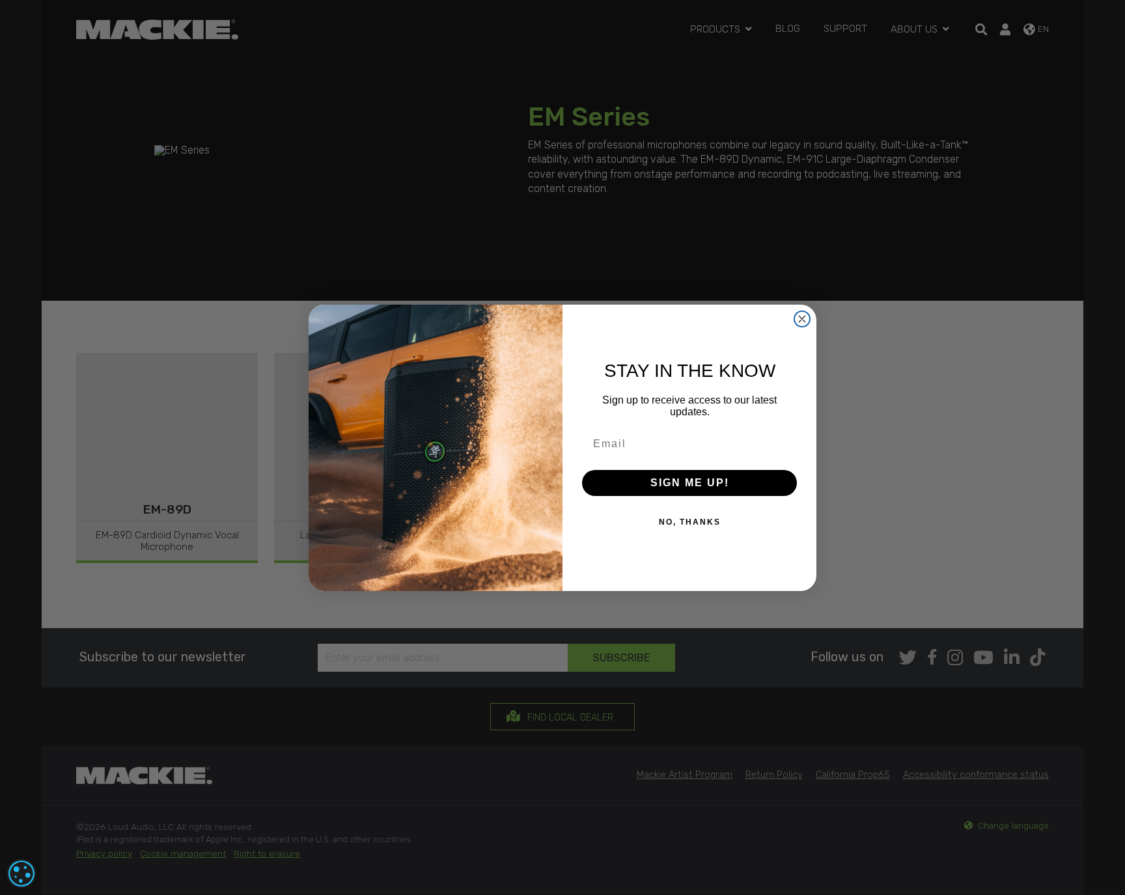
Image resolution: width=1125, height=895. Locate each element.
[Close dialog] (802, 319)
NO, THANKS (690, 522)
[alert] (21, 873)
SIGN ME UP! (689, 482)
